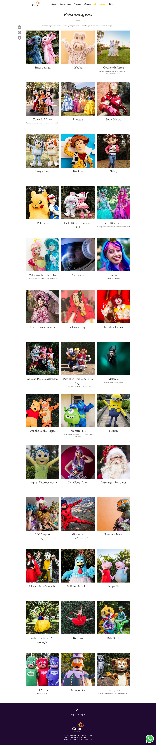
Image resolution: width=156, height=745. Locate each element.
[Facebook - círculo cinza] (19, 38)
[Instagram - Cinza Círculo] (19, 32)
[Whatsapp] (19, 27)
